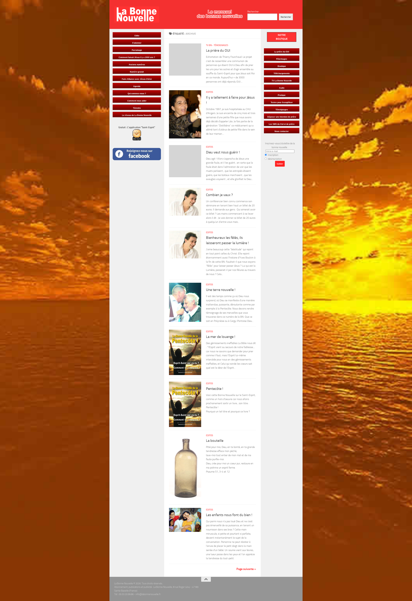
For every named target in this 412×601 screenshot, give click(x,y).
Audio (281, 88)
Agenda (136, 86)
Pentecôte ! (214, 389)
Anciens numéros (137, 65)
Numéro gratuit (137, 72)
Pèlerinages (281, 59)
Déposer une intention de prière (281, 117)
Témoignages (282, 110)
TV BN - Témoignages (217, 45)
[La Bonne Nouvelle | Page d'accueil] (136, 14)
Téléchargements (282, 73)
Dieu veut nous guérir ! (223, 152)
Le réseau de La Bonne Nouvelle (137, 115)
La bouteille (214, 441)
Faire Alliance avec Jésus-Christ (137, 79)
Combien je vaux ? (219, 195)
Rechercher (253, 11)
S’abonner (136, 43)
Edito (137, 36)
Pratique (282, 95)
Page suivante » (246, 569)
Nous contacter (282, 131)
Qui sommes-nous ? (137, 93)
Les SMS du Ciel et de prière (282, 124)
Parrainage (137, 50)
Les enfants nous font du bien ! (229, 515)
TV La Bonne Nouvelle (282, 81)
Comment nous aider (136, 101)
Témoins (137, 108)
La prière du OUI (218, 50)
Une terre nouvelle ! (220, 290)
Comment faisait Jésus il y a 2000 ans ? (137, 57)
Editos (209, 92)
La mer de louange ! (220, 337)
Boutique (282, 66)
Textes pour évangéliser (282, 102)
